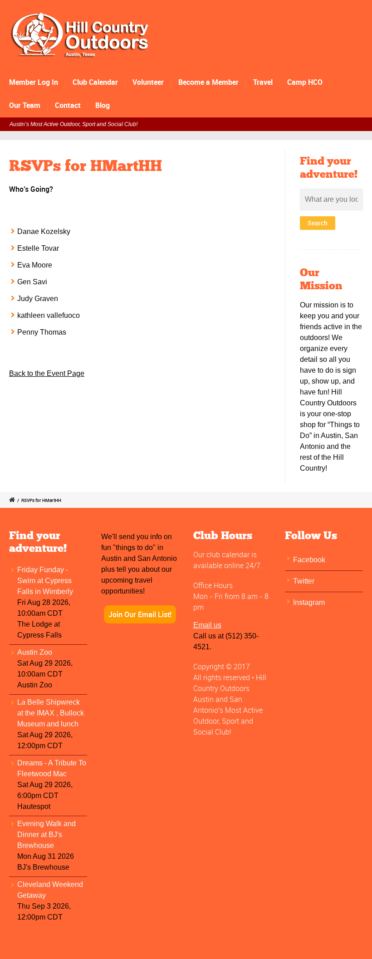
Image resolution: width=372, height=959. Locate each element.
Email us (207, 625)
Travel (263, 82)
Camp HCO (305, 82)
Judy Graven (37, 298)
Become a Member (208, 82)
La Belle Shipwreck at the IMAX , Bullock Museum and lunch (50, 713)
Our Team (24, 105)
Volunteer (148, 82)
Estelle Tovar (38, 248)
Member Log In (33, 82)
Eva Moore (34, 265)
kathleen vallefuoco (48, 315)
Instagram (309, 602)
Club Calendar (95, 82)
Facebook (309, 560)
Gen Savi (32, 282)
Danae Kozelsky (43, 231)
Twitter (303, 581)
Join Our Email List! (139, 614)
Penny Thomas (41, 332)
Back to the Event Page (46, 373)
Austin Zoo (34, 652)
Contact (68, 105)
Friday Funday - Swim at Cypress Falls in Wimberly (45, 580)
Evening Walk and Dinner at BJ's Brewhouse (46, 834)
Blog (102, 105)
